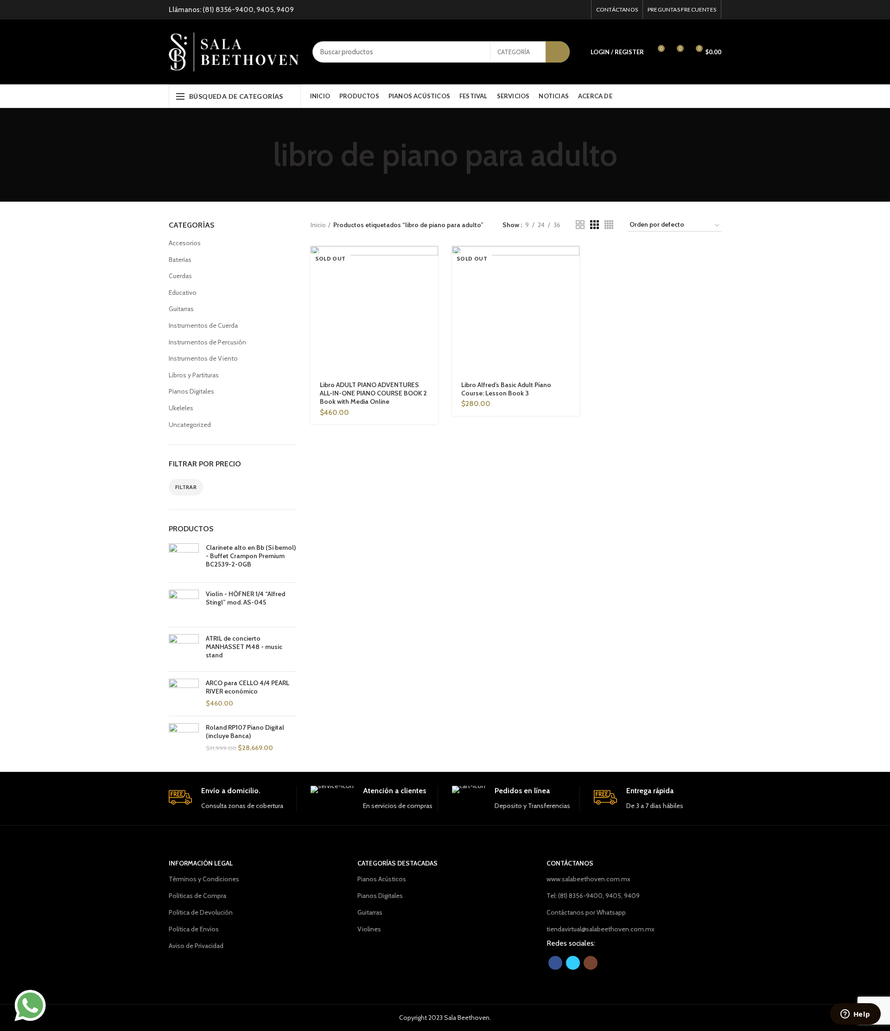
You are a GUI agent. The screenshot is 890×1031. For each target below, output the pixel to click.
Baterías (180, 259)
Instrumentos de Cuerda (203, 325)
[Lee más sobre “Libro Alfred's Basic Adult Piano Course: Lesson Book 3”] (572, 261)
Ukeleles (181, 408)
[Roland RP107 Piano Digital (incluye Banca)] (184, 738)
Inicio (318, 225)
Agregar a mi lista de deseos (431, 303)
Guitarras (181, 309)
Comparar (431, 282)
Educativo (183, 292)
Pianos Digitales (191, 391)
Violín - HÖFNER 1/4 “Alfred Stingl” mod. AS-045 (245, 598)
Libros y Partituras (194, 375)
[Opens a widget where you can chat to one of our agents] (855, 1014)
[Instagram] (580, 10)
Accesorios (185, 243)
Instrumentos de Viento (203, 358)
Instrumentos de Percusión (207, 342)
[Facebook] (557, 10)
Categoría (513, 52)
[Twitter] (569, 10)
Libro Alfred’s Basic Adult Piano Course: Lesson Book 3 (506, 389)
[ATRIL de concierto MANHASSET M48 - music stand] (184, 649)
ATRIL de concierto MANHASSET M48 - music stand (244, 646)
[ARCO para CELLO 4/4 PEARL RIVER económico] (184, 694)
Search (558, 52)
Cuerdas (180, 276)
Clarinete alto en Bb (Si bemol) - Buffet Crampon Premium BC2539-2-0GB (251, 555)
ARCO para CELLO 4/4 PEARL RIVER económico (247, 687)
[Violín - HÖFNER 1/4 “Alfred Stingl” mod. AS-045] (184, 605)
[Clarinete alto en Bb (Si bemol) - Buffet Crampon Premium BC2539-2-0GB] (184, 559)
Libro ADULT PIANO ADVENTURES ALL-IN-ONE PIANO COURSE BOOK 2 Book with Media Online (373, 393)
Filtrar (186, 487)
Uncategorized (190, 424)
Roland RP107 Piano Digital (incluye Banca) (245, 731)
